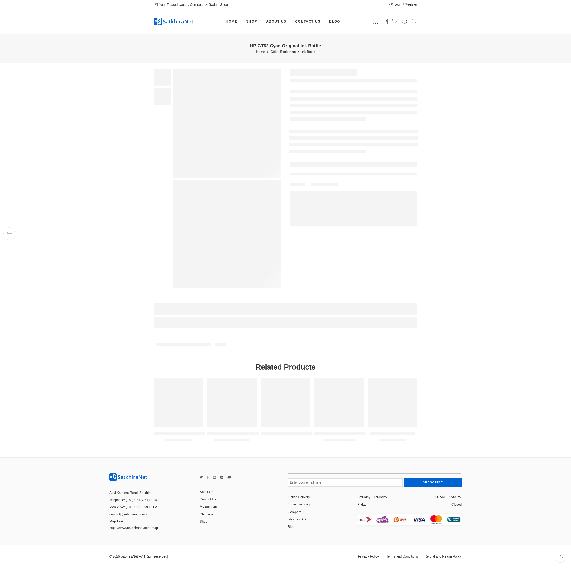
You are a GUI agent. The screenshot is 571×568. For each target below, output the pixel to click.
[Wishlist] (196, 384)
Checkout (207, 514)
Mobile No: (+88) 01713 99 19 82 (133, 507)
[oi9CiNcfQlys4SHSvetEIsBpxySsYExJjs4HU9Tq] (227, 123)
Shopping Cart (298, 519)
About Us (206, 492)
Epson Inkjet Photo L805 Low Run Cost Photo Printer (251, 433)
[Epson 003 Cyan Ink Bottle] (392, 402)
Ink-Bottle (308, 52)
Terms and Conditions (401, 556)
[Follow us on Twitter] (201, 477)
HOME (231, 21)
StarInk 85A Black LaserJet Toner (182, 433)
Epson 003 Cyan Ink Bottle (392, 433)
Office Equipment (283, 52)
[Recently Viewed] (560, 557)
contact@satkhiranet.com (128, 514)
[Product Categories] (375, 21)
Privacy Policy (368, 556)
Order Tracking (299, 504)
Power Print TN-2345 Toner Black (342, 433)
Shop (203, 521)
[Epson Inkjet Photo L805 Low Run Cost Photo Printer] (232, 402)
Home (260, 52)
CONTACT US (307, 21)
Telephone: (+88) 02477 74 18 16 (133, 500)
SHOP (251, 21)
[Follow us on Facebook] (208, 477)
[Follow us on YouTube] (229, 477)
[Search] (414, 21)
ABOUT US (276, 21)
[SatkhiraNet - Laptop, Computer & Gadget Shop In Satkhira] (174, 21)
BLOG (334, 21)
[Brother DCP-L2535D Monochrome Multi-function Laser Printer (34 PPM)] (285, 402)
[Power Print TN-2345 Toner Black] (339, 402)
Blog (291, 526)
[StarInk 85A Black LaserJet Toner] (178, 402)
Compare (294, 512)
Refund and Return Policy (443, 556)
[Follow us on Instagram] (214, 477)
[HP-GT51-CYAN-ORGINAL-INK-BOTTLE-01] (227, 234)
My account (208, 507)
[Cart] (385, 22)
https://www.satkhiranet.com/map (133, 528)
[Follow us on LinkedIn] (221, 477)
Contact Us (208, 499)
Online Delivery (299, 497)
